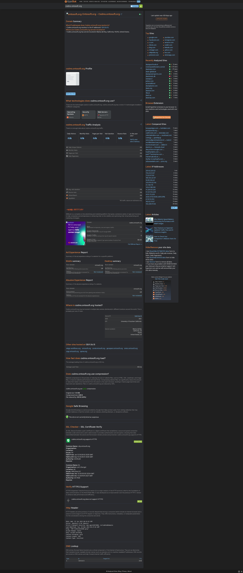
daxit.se (148, 95)
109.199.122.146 (151, 183)
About (130, 571)
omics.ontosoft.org (130, 348)
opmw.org (83, 351)
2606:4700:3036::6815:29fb (155, 197)
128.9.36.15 (104, 27)
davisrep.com (150, 98)
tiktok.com (152, 45)
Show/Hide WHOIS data (158, 258)
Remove (152, 262)
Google (77, 406)
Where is (84, 305)
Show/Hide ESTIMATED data (159, 251)
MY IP (138, 1)
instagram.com (170, 40)
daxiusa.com (150, 91)
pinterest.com (154, 55)
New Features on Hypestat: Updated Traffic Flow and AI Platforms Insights (163, 230)
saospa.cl (149, 79)
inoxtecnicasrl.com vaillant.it (156, 145)
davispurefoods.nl (152, 64)
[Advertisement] (104, 49)
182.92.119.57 (150, 202)
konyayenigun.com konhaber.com (158, 128)
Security (86, 112)
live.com (167, 53)
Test (140, 501)
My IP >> (174, 208)
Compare (135, 6)
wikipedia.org (153, 53)
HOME (80, 1)
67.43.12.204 (150, 199)
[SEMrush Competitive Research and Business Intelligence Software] (74, 210)
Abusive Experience (79, 280)
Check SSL (138, 441)
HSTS (86, 115)
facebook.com (154, 40)
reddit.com (168, 45)
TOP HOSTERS (104, 1)
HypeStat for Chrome (162, 117)
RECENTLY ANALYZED (94, 1)
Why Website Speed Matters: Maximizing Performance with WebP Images (164, 221)
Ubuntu (71, 117)
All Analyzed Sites (111, 571)
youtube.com (169, 37)
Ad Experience (77, 252)
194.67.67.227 (150, 173)
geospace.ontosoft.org (115, 348)
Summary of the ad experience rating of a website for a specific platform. (89, 256)
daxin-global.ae (151, 72)
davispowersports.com (154, 74)
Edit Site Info (70, 94)
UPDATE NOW (161, 19)
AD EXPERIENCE (112, 1)
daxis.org (149, 88)
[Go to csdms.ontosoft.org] (121, 14)
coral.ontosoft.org (98, 348)
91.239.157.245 (151, 190)
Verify (77, 486)
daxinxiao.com (151, 69)
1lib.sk (148, 93)
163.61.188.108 (150, 187)
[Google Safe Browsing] (67, 416)
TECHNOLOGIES (132, 1)
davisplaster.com (151, 86)
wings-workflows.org (73, 348)
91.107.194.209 (151, 192)
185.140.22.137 (151, 178)
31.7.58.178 (149, 185)
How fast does (86, 358)
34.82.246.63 (150, 180)
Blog (119, 571)
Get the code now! (161, 279)
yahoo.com (168, 50)
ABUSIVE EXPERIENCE (122, 1)
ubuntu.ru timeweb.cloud (155, 147)
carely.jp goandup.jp (153, 138)
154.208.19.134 (151, 204)
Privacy (124, 571)
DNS (72, 546)
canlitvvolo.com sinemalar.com (157, 133)
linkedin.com (169, 48)
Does (87, 374)
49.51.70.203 (150, 194)
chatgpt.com (153, 50)
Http (72, 508)
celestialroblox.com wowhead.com (159, 135)
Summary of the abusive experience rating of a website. (84, 284)
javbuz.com (149, 81)
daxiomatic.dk (150, 76)
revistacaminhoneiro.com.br (155, 67)
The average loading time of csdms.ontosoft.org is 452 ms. (85, 362)
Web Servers (102, 112)
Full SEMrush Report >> (135, 244)
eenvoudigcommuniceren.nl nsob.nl (158, 140)
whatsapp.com (170, 55)
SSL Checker (84, 427)
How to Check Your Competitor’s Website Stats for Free (165, 239)
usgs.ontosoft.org (72, 351)
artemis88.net (150, 83)
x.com (151, 42)
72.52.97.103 (150, 175)
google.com (153, 37)
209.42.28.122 (150, 171)
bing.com (152, 48)
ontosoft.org (86, 348)
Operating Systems (71, 113)
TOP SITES (85, 1)
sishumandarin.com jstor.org (156, 161)
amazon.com (169, 42)
